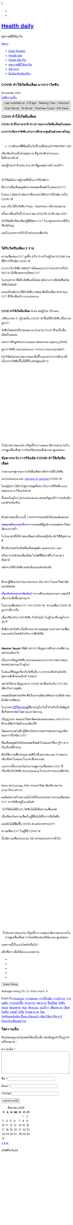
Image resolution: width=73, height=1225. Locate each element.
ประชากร (29, 1003)
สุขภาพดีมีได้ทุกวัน (20, 64)
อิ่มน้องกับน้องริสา (20, 73)
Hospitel (18, 998)
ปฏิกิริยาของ (19, 707)
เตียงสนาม (56, 1007)
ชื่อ (4, 1078)
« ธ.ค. (5, 1142)
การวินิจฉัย (45, 998)
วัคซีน (61, 1003)
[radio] (40, 959)
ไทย (42, 1012)
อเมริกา (44, 1007)
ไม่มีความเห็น (9, 97)
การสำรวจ (59, 998)
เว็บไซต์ (6, 1093)
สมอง (4, 1007)
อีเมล (5, 1085)
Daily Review (17, 51)
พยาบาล (41, 1003)
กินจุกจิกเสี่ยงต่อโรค (13, 1021)
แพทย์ (13, 1012)
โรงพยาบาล (32, 1012)
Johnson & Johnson (36, 479)
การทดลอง (31, 998)
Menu (4, 44)
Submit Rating (10, 984)
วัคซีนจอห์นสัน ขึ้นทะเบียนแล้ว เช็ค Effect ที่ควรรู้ (31, 1016)
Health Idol (15, 55)
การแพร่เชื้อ (16, 1003)
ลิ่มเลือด (52, 1003)
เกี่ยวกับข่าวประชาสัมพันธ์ (16, 594)
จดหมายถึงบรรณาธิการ (15, 524)
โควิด (21, 1012)
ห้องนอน (33, 1007)
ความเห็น (8, 1049)
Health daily (17, 26)
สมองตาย (14, 1007)
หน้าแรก (14, 69)
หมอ (24, 1007)
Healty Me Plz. (18, 60)
